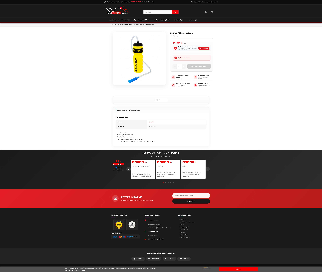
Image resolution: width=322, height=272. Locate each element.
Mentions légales (184, 227)
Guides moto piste (184, 237)
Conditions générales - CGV (187, 222)
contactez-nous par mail (211, 2)
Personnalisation (80, 270)
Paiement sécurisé (184, 219)
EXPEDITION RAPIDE (203, 83)
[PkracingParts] (123, 10)
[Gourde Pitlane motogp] (139, 58)
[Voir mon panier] (212, 12)
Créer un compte (204, 48)
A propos (182, 232)
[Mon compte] (205, 10)
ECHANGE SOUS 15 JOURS (183, 83)
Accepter (238, 269)
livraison (181, 224)
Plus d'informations (70, 270)
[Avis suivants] (208, 169)
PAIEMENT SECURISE (203, 75)
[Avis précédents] (128, 169)
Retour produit (183, 229)
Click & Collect (183, 234)
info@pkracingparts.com (156, 239)
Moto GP (151, 122)
